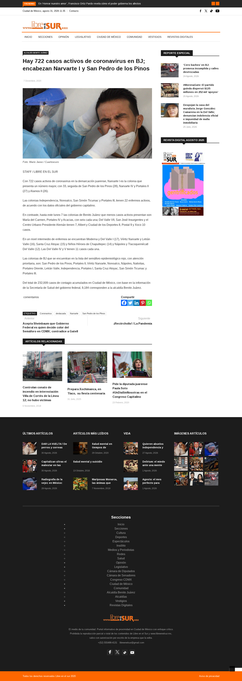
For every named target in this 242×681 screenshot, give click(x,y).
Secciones (45, 36)
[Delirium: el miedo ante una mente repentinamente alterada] (132, 467)
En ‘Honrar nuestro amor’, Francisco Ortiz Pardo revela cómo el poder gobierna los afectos (89, 3)
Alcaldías (121, 596)
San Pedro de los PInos (93, 313)
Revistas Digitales (180, 36)
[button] (213, 3)
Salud (121, 558)
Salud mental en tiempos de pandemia (102, 447)
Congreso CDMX (121, 579)
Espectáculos (121, 541)
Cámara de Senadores (121, 575)
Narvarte (74, 313)
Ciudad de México (109, 36)
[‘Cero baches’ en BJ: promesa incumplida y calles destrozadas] (170, 71)
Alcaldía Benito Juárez (35, 53)
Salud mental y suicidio (87, 461)
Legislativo (83, 36)
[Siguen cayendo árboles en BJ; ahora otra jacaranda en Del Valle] (181, 484)
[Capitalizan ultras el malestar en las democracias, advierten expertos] (31, 467)
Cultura (121, 532)
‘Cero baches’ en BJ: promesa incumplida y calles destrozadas (201, 68)
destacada (61, 313)
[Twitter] (130, 303)
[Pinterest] (143, 303)
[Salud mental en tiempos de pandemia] (81, 449)
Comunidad (134, 36)
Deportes (121, 537)
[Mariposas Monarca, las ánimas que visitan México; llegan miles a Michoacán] (81, 484)
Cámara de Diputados (121, 571)
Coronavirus (46, 313)
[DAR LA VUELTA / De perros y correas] (31, 449)
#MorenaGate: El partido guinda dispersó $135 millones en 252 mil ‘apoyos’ (200, 88)
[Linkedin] (136, 303)
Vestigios (154, 36)
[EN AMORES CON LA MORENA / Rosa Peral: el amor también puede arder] (196, 484)
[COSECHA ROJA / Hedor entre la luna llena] (211, 469)
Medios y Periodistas (121, 549)
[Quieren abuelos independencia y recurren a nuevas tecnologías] (132, 449)
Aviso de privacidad (209, 676)
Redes (121, 554)
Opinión (63, 36)
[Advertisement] (187, 248)
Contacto (73, 11)
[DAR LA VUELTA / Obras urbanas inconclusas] (181, 469)
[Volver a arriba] (232, 668)
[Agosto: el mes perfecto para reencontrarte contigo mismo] (132, 484)
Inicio (28, 36)
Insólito (121, 545)
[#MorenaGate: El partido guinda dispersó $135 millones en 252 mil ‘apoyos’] (170, 91)
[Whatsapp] (149, 303)
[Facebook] (124, 303)
